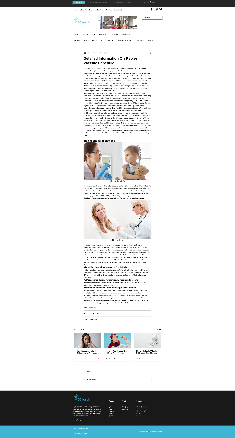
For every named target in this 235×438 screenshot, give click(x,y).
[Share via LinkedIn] (93, 313)
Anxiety (86, 40)
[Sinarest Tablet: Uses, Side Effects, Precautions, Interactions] (117, 340)
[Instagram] (156, 9)
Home (111, 406)
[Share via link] (98, 313)
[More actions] (150, 53)
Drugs (85, 307)
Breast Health (139, 40)
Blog (110, 409)
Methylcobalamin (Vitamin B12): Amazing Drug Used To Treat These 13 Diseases (87, 352)
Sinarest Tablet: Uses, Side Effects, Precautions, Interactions (116, 352)
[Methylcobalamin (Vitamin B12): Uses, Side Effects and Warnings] (147, 340)
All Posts (77, 40)
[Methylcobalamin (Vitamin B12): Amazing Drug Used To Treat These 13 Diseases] (87, 340)
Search (111, 413)
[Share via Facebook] (84, 313)
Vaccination (92, 307)
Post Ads (123, 406)
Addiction (111, 40)
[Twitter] (160, 9)
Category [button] (111, 411)
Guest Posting (125, 408)
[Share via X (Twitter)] (89, 313)
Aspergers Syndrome (124, 40)
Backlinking (124, 409)
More (149, 40)
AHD (102, 40)
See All (159, 329)
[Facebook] (151, 9)
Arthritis (94, 40)
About (110, 408)
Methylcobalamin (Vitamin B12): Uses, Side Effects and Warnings (146, 352)
